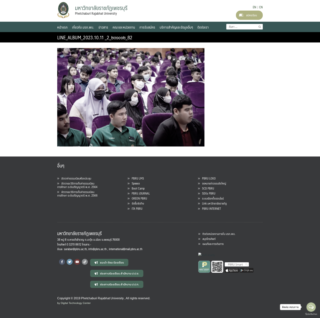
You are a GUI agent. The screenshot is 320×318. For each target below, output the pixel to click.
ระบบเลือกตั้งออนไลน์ (212, 198)
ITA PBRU (135, 208)
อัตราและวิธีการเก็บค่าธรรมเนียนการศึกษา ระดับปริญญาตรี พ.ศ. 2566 (77, 193)
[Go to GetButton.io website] (311, 314)
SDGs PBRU (207, 193)
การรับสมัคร (147, 27)
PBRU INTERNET (210, 208)
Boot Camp (137, 188)
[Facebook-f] (62, 262)
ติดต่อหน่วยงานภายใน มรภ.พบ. (217, 233)
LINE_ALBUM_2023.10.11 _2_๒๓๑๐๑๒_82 (94, 37)
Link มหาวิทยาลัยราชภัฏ (213, 203)
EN (254, 7)
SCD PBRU (207, 188)
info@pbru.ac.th (97, 248)
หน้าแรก (62, 27)
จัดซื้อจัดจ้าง (136, 203)
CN (261, 7)
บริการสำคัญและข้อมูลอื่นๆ (176, 27)
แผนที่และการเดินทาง (212, 243)
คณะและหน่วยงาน (124, 27)
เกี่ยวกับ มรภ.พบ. (83, 27)
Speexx (134, 183)
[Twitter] (70, 262)
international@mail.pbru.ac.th (125, 248)
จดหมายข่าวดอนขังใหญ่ (213, 183)
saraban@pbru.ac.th (75, 248)
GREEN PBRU (138, 198)
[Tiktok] (85, 262)
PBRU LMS (136, 178)
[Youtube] (77, 262)
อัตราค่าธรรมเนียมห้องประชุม (75, 178)
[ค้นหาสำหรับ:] (244, 26)
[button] (109, 262)
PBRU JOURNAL (139, 193)
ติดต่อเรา (203, 27)
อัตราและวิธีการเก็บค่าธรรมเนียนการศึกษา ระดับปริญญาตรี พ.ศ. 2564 (77, 185)
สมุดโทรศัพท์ (208, 238)
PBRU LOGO (208, 178)
